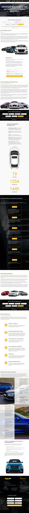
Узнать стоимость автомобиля (14, 76)
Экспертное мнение (22, 485)
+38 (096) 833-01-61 (14, 27)
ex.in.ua (16, 512)
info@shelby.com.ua (8, 483)
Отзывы (21, 482)
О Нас (20, 481)
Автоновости (21, 484)
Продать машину (20, 24)
